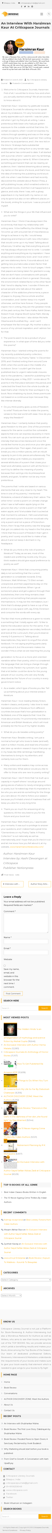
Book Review (10, 1388)
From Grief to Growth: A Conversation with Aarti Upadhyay (26, 1461)
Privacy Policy (25, 1530)
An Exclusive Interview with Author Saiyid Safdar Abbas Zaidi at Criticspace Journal (25, 1234)
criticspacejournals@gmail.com (22, 1483)
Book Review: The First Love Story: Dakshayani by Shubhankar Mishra (27, 1431)
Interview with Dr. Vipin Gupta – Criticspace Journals (14, 884)
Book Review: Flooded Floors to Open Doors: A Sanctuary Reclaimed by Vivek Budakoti (26, 1441)
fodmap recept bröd (13, 1220)
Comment (10, 911)
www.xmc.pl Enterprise (14, 1258)
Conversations (27, 83)
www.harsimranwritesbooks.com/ (26, 847)
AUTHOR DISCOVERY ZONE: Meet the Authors (26, 1399)
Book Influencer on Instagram (18, 1503)
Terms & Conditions (9, 1530)
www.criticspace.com (17, 1490)
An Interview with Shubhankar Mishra (21, 1423)
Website (8, 959)
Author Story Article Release (41, 884)
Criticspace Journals (41, 1527)
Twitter (9, 1497)
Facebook (11, 1493)
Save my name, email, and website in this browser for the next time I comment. (11, 978)
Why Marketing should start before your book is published (26, 1451)
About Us (8, 1405)
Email (7, 948)
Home (7, 1382)
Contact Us (9, 1410)
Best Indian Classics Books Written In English (25, 1192)
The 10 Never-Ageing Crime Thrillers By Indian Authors (25, 1200)
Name (8, 937)
